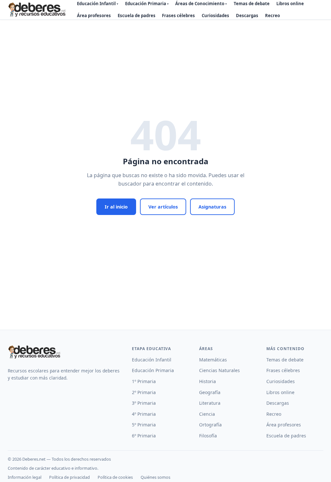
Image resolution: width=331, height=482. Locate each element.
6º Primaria (144, 436)
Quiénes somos (155, 477)
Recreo (272, 15)
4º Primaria (144, 414)
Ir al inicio (116, 207)
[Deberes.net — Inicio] (38, 10)
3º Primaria (144, 403)
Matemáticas (213, 360)
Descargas (247, 15)
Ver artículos (163, 207)
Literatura (209, 403)
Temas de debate (285, 360)
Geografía (209, 392)
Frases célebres (178, 15)
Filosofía (208, 436)
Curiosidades (215, 15)
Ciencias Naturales (219, 370)
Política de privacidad (69, 477)
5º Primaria (144, 425)
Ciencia (207, 414)
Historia (207, 381)
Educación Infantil (151, 360)
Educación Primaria (153, 370)
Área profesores (94, 15)
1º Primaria (144, 381)
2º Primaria (144, 392)
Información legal (24, 477)
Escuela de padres (136, 15)
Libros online (280, 392)
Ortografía (210, 425)
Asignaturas (212, 207)
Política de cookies (115, 477)
